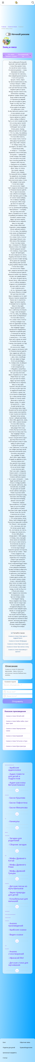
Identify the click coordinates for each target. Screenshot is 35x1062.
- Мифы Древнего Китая (17, 859)
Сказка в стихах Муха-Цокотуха (17, 644)
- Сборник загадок (17, 844)
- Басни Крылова (16, 798)
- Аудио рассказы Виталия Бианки (16, 783)
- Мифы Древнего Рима (17, 865)
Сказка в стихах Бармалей (14, 736)
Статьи (5, 1058)
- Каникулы (14, 821)
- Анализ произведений (15, 924)
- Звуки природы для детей (16, 893)
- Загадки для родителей (15, 839)
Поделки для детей (9, 1047)
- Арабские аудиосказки (14, 768)
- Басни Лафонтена (17, 802)
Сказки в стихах (12, 27)
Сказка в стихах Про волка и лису (18, 647)
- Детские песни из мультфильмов (17, 887)
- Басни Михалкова (17, 807)
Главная (3, 27)
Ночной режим (20, 34)
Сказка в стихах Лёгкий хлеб (15, 716)
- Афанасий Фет (16, 958)
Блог (4, 1042)
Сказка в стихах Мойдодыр (18, 641)
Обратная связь (25, 1042)
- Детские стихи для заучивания (18, 964)
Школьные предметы (10, 1053)
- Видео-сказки (15, 934)
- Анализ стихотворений (16, 952)
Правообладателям (26, 1047)
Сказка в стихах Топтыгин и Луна (16, 741)
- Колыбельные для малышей (18, 900)
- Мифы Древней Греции (16, 872)
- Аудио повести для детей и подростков (16, 776)
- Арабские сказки (17, 930)
